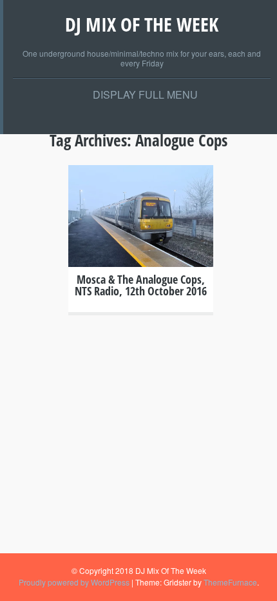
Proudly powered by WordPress (74, 581)
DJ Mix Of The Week (141, 24)
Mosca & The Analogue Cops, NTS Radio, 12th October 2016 (141, 285)
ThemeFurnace (230, 581)
